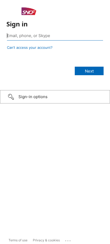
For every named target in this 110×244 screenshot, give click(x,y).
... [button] (68, 239)
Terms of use (18, 240)
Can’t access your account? (30, 47)
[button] (55, 96)
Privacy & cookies (46, 240)
